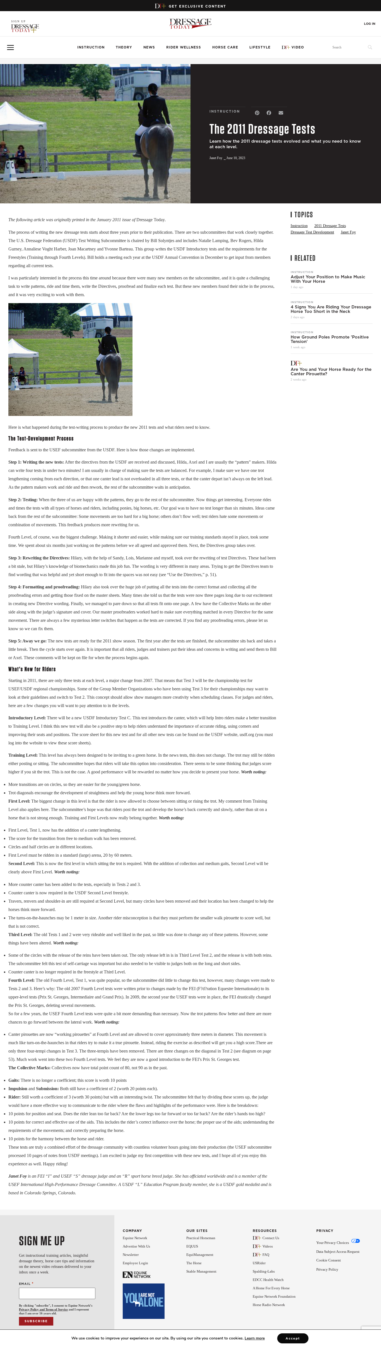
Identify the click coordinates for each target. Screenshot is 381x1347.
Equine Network (135, 1238)
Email (26, 1283)
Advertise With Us (136, 1246)
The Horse (194, 1263)
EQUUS (192, 1246)
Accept (293, 1338)
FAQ (265, 1255)
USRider (259, 1263)
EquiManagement (199, 1255)
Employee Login (135, 1263)
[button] (257, 113)
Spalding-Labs (264, 1271)
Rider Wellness (183, 47)
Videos (267, 1246)
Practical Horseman (200, 1238)
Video (297, 47)
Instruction (91, 47)
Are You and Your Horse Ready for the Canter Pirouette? (331, 371)
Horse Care (225, 47)
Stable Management (201, 1271)
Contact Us (270, 1238)
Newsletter (131, 1255)
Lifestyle (260, 47)
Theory (124, 47)
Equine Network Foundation (274, 1296)
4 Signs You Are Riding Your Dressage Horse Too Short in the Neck (331, 309)
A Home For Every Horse (271, 1288)
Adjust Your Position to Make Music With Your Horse (328, 279)
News (149, 47)
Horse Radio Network (269, 1305)
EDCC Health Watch (268, 1280)
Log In (369, 23)
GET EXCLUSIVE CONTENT (197, 6)
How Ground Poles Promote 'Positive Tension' (330, 339)
